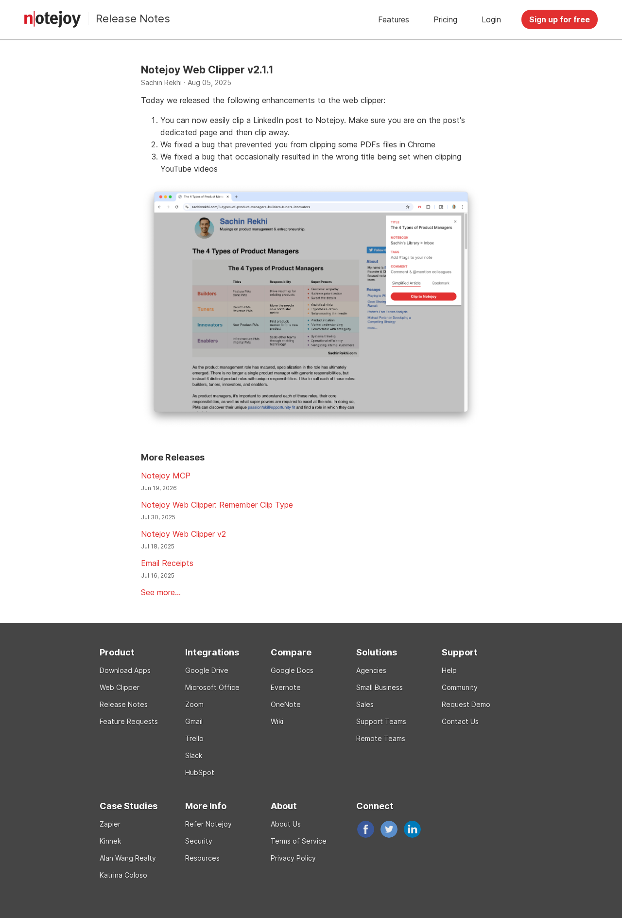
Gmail (194, 721)
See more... (161, 592)
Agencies (371, 670)
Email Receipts (167, 563)
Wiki (277, 721)
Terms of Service (299, 841)
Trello (194, 738)
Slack (193, 755)
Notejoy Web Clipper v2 (183, 534)
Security (198, 841)
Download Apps (125, 670)
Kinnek (110, 841)
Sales (365, 704)
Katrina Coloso (123, 875)
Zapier (110, 824)
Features (393, 19)
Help (449, 670)
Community (460, 687)
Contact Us (460, 721)
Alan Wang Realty (128, 858)
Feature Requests (129, 721)
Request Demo (466, 704)
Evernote (286, 687)
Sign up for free (559, 19)
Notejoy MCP (165, 475)
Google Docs (292, 670)
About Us (286, 824)
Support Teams (381, 721)
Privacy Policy (293, 858)
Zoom (194, 704)
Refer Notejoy (208, 824)
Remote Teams (380, 738)
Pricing (445, 19)
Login (491, 19)
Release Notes (133, 18)
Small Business (379, 687)
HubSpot (199, 772)
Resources (202, 858)
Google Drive (206, 670)
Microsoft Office (212, 687)
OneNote (286, 704)
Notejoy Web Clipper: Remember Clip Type (217, 505)
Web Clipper (119, 687)
